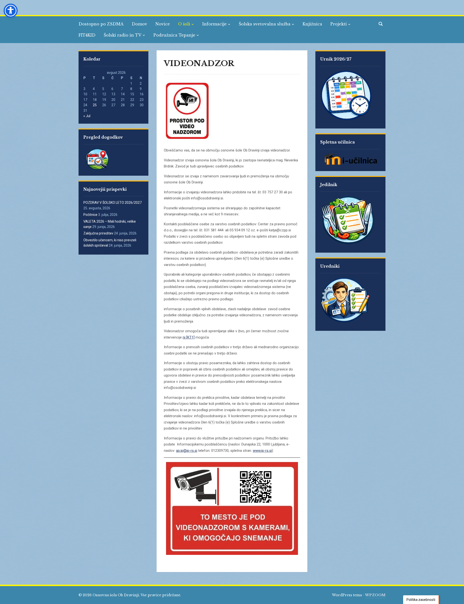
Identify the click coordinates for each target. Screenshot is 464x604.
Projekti (338, 24)
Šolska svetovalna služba (264, 24)
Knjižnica (312, 24)
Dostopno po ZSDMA (101, 24)
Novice (162, 24)
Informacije (214, 24)
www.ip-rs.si (262, 450)
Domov (139, 24)
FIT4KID (87, 35)
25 (95, 105)
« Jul (86, 116)
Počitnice (90, 215)
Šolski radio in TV (122, 35)
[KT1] (190, 337)
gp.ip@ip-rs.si (186, 450)
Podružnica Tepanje (174, 35)
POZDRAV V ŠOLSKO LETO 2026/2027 (112, 202)
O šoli (184, 24)
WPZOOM (375, 595)
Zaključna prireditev (98, 233)
